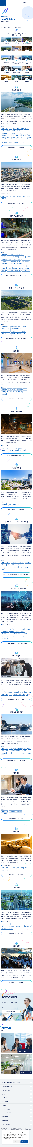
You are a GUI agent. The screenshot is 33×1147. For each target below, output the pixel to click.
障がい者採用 (5, 1120)
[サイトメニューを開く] (30, 2)
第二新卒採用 (5, 1116)
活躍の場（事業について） (9, 27)
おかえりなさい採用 (6, 1113)
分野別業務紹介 (18, 27)
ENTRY (25, 2)
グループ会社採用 (6, 1124)
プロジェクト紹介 (6, 1090)
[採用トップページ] (1, 27)
